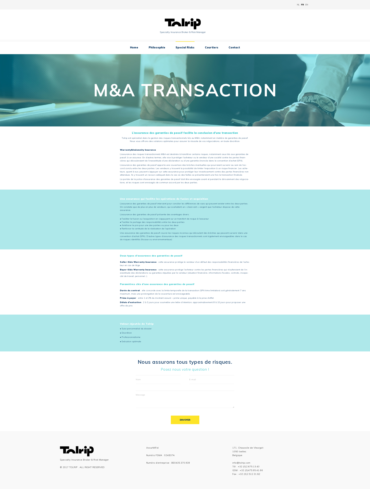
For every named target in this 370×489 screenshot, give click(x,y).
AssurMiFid (152, 447)
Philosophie (157, 47)
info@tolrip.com (241, 462)
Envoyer (185, 419)
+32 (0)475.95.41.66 (251, 470)
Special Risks (185, 47)
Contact (234, 47)
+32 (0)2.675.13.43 (249, 466)
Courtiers (211, 47)
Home (134, 47)
